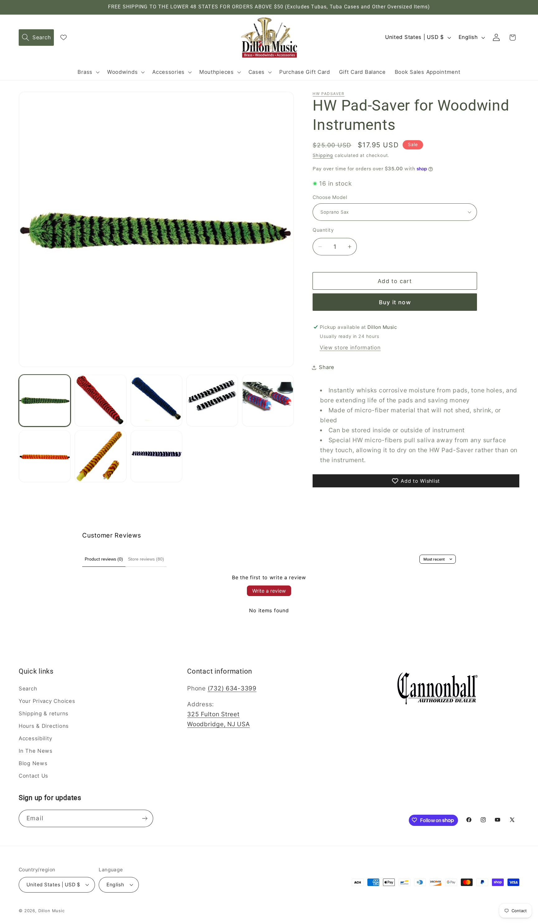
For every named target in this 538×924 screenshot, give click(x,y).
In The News (36, 751)
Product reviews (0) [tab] (104, 559)
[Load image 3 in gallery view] (156, 400)
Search (28, 688)
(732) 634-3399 (232, 688)
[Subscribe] (144, 818)
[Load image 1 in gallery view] (45, 400)
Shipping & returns (43, 713)
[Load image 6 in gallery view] (45, 456)
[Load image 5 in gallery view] (268, 400)
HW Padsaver (328, 93)
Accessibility (35, 738)
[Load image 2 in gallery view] (100, 400)
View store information (350, 347)
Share (326, 367)
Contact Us (33, 776)
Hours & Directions (44, 726)
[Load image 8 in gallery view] (156, 456)
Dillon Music (51, 910)
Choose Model (330, 197)
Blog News (33, 763)
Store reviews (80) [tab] (146, 559)
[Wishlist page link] (63, 37)
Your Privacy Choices (47, 701)
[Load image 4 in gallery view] (212, 400)
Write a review (269, 591)
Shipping (323, 155)
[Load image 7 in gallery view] (100, 456)
